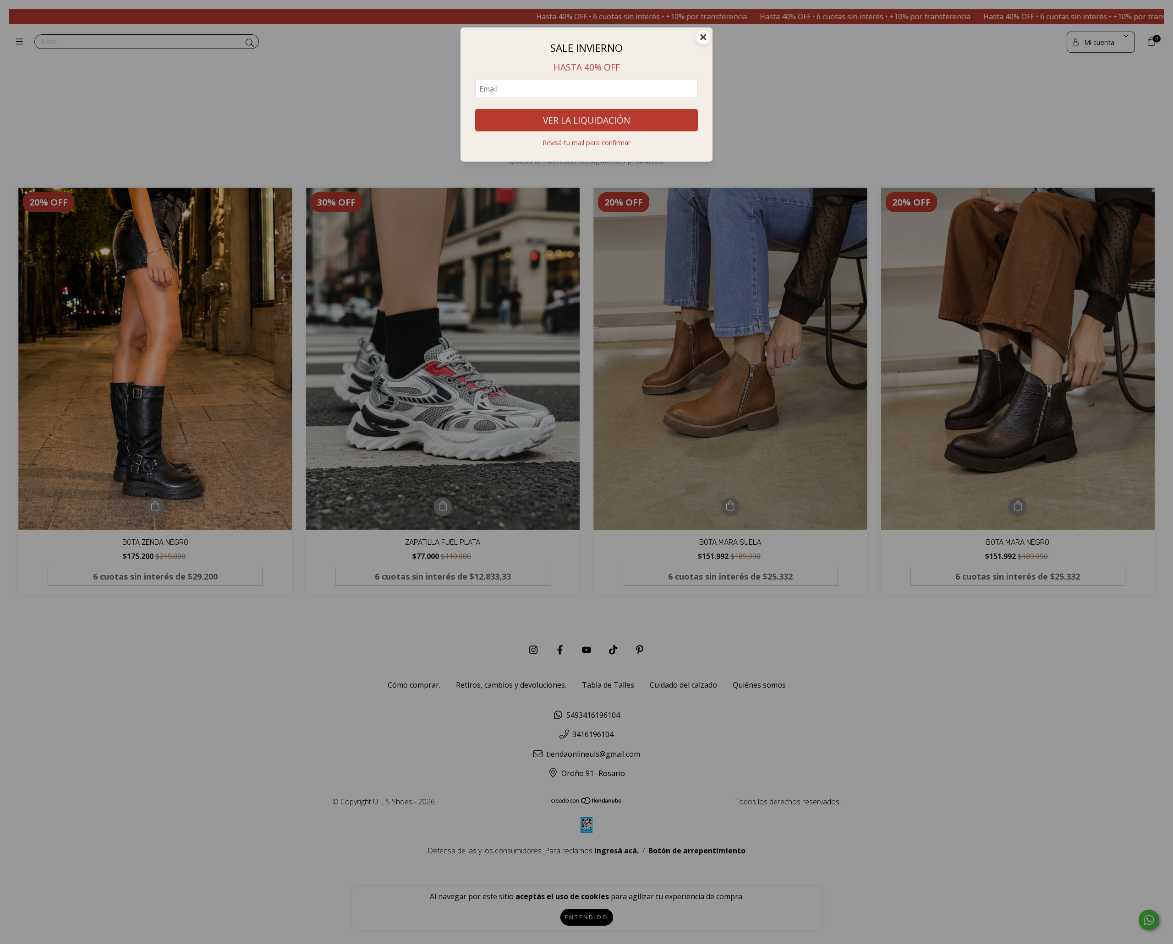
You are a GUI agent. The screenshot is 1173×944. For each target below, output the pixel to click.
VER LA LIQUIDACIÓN (586, 120)
